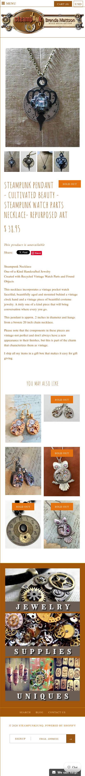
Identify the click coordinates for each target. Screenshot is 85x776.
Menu (11, 3)
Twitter (38, 748)
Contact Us (57, 712)
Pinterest (44, 748)
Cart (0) (63, 4)
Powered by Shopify (60, 725)
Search (25, 712)
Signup (20, 738)
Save (38, 253)
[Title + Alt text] (42, 610)
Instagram (49, 748)
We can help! (66, 772)
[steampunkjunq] (42, 10)
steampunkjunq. (31, 725)
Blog (39, 712)
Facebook (33, 748)
